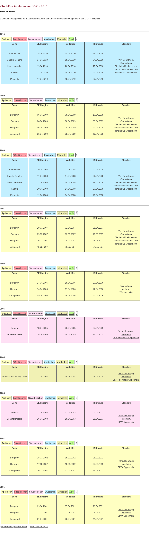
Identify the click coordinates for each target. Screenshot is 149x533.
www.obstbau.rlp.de (39, 526)
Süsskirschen (19, 39)
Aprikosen (6, 39)
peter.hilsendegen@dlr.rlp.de (13, 526)
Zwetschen (50, 100)
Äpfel (71, 39)
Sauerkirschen (35, 39)
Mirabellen (62, 39)
